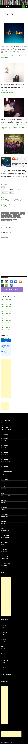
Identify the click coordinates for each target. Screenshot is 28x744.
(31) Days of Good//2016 (6, 315)
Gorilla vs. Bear (4, 500)
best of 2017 (4, 214)
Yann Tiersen (3, 679)
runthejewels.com (5, 57)
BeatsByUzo (3, 625)
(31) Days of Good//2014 (6, 311)
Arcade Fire (3, 623)
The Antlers (3, 669)
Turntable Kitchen (4, 558)
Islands (2, 646)
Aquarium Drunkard (5, 481)
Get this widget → (4, 355)
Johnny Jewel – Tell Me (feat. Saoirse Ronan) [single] (13, 127)
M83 (1, 653)
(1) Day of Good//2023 (5, 420)
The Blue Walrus (4, 549)
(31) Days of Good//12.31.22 (6, 427)
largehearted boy (4, 514)
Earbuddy (2, 490)
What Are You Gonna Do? (7, 220)
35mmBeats (3, 474)
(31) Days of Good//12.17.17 (19, 199)
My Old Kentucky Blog (5, 525)
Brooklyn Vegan (4, 484)
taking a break (3, 422)
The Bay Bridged (4, 546)
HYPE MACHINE (5, 338)
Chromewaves (4, 488)
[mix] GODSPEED (4, 425)
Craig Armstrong (4, 632)
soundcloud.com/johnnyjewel (7, 128)
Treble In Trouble (4, 556)
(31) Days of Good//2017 (6, 227)
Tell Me (15, 219)
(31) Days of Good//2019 (6, 322)
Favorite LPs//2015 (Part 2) (6, 463)
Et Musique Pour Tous (5, 495)
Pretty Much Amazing (5, 535)
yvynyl (2, 570)
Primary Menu (26, 6)
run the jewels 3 (5, 217)
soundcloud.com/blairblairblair (8, 92)
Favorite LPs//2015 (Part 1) (6, 461)
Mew (2, 655)
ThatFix (2, 544)
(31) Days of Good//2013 (6, 308)
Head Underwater (4, 504)
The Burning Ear (4, 551)
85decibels (3, 477)
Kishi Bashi (3, 648)
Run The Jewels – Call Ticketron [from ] (14, 55)
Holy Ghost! (3, 644)
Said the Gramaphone (5, 537)
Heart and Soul (4, 507)
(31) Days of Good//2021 (6, 327)
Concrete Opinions (6, 7)
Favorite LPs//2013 (4, 456)
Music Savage (3, 521)
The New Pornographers (6, 674)
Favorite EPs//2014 (4, 440)
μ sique (2, 572)
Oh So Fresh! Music (5, 530)
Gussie (23, 214)
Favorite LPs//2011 (4, 452)
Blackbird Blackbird (4, 627)
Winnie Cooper (4, 565)
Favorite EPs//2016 (4, 445)
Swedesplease (4, 539)
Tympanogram (3, 560)
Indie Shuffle (3, 509)
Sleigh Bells (3, 662)
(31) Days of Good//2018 (6, 320)
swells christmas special (7, 219)
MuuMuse (3, 523)
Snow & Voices (4, 665)
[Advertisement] (6, 378)
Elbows (2, 493)
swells (19, 217)
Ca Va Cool (3, 486)
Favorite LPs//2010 (4, 449)
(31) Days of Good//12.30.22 (6, 429)
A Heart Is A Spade (4, 479)
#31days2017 (4, 184)
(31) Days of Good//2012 (6, 306)
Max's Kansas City (4, 518)
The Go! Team (4, 672)
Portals (2, 532)
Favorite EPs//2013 (4, 438)
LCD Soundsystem (4, 651)
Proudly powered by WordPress (6, 742)
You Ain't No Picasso (5, 567)
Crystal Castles (4, 634)
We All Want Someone (5, 563)
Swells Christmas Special (18, 176)
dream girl (18, 214)
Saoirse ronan (13, 217)
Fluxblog (2, 497)
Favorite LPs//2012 (4, 454)
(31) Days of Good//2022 (6, 329)
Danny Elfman (3, 639)
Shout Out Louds (4, 660)
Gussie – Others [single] (7, 90)
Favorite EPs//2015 (4, 442)
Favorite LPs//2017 (4, 199)
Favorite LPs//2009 (4, 447)
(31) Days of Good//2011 (6, 304)
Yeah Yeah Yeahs (4, 681)
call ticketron (11, 214)
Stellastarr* (3, 667)
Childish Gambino (4, 630)
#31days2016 (13, 49)
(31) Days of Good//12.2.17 (6, 231)
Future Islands (4, 641)
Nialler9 (2, 528)
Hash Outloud (3, 502)
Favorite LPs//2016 (4, 466)
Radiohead (3, 658)
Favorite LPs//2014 (4, 459)
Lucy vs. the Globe (4, 516)
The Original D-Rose (5, 553)
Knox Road (3, 511)
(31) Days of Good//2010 (6, 301)
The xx (2, 676)
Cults (2, 637)
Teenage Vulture (4, 542)
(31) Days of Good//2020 (6, 325)
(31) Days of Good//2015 (6, 313)
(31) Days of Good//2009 (6, 299)
